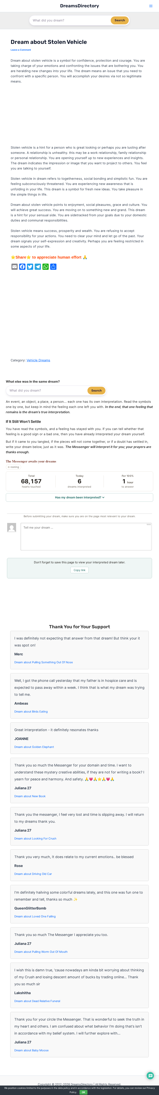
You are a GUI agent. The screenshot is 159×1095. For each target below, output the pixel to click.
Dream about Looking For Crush (35, 838)
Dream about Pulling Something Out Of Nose (43, 662)
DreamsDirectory (79, 6)
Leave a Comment (21, 50)
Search (120, 20)
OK (83, 1092)
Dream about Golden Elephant (34, 747)
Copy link (80, 570)
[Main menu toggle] (150, 6)
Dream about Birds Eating (31, 711)
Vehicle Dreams (38, 360)
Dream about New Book (30, 796)
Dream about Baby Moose (31, 1050)
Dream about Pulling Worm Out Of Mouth (41, 952)
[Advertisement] (79, 116)
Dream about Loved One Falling (35, 916)
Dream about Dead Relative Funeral (37, 1001)
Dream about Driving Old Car (33, 874)
